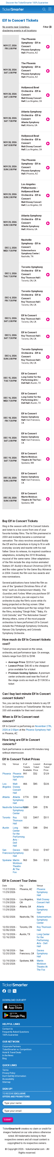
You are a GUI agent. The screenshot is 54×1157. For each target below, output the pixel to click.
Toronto (6, 817)
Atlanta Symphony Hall (18, 800)
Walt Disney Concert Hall (17, 788)
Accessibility (8, 1079)
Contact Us (7, 1029)
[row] (27, 47)
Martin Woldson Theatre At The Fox (17, 866)
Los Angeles (6, 785)
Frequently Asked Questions (15, 1032)
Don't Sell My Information (14, 1076)
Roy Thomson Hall (17, 820)
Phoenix (6, 773)
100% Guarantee (10, 1035)
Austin (5, 827)
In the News (7, 1055)
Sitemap (6, 1082)
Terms (5, 1070)
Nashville (7, 807)
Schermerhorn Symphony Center (20, 810)
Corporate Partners (11, 1046)
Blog (4, 1058)
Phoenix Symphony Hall (38, 729)
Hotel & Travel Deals (11, 1052)
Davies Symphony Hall (18, 853)
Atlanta (6, 797)
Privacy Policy (8, 1073)
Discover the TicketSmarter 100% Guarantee (27, 3)
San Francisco (7, 851)
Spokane (7, 860)
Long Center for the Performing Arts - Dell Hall (19, 836)
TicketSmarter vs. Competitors (17, 1049)
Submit (8, 1120)
